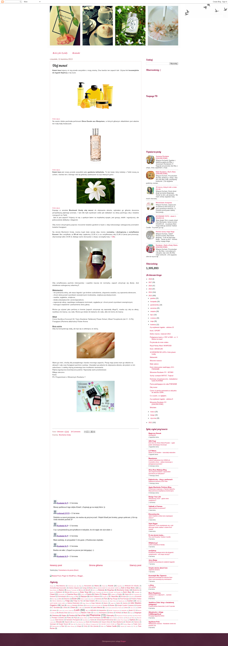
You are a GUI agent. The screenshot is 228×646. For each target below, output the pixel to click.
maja (152, 321)
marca (152, 412)
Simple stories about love (158, 568)
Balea (91, 588)
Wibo (102, 626)
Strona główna (96, 565)
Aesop (51, 586)
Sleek (87, 622)
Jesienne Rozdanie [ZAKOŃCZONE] (162, 157)
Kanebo (74, 605)
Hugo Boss (86, 603)
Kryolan (138, 605)
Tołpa (118, 624)
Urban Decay (70, 626)
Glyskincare (121, 601)
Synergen (53, 624)
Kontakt (76, 52)
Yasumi (122, 626)
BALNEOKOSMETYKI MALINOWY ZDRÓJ (107, 588)
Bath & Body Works (128, 588)
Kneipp (105, 605)
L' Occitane (56, 607)
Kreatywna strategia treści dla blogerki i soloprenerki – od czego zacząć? (161, 553)
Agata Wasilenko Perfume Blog (160, 487)
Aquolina (119, 586)
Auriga (84, 588)
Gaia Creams (90, 601)
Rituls (133, 617)
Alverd (103, 586)
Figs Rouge (113, 598)
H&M (138, 601)
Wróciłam (153, 407)
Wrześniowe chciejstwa (164, 203)
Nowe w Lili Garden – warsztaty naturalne (162, 452)
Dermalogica (62, 596)
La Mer (80, 607)
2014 (150, 292)
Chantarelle (61, 594)
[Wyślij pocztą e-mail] (85, 432)
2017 (150, 282)
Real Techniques (95, 617)
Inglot (112, 603)
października (154, 305)
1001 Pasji (152, 441)
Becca (81, 590)
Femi (105, 599)
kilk (113, 237)
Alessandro (87, 586)
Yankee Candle (111, 626)
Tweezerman (55, 626)
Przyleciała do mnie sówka (159, 342)
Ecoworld (138, 596)
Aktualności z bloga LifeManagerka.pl (156, 613)
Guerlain (130, 601)
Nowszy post (56, 565)
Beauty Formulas (71, 590)
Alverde (110, 586)
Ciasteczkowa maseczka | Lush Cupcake (162, 606)
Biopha (52, 592)
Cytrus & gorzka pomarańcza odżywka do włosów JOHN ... (163, 391)
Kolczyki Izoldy (60, 52)
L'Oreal (65, 607)
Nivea (111, 612)
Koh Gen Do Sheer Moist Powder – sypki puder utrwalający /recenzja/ (162, 444)
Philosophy (110, 615)
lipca (152, 315)
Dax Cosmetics (135, 594)
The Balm (78, 624)
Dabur (127, 594)
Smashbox (95, 622)
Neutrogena (103, 612)
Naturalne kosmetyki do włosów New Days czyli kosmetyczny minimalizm (160, 578)
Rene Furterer (113, 617)
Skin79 (74, 622)
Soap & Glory (106, 622)
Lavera (107, 607)
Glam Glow (113, 601)
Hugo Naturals (96, 603)
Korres (112, 605)
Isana (118, 603)
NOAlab (118, 612)
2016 (150, 286)
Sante (92, 620)
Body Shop (84, 592)
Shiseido (59, 622)
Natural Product (74, 612)
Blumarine (75, 592)
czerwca (153, 318)
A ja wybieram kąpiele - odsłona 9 (161, 399)
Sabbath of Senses (155, 506)
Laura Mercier (97, 607)
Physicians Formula (122, 615)
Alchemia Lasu (72, 586)
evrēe (91, 598)
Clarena (89, 594)
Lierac (126, 607)
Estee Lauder (84, 598)
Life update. (152, 587)
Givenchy (104, 601)
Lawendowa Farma (116, 607)
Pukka (69, 617)
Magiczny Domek (155, 433)
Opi (131, 612)
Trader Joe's (137, 624)
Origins (64, 615)
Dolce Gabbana (95, 596)
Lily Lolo (133, 607)
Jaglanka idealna (154, 570)
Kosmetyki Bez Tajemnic (158, 576)
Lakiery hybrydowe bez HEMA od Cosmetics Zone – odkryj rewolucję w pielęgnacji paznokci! (161, 462)
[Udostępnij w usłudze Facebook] (92, 432)
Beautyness (153, 458)
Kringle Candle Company (125, 605)
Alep (80, 586)
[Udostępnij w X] (89, 432)
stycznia (153, 418)
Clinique (104, 594)
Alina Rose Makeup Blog (158, 470)
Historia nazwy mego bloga (165, 232)
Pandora (72, 615)
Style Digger (153, 524)
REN (105, 618)
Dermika (71, 596)
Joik (62, 605)
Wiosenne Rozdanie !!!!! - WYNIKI (161, 372)
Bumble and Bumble (115, 592)
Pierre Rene (138, 615)
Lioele (139, 607)
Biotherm (59, 592)
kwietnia (153, 324)
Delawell (53, 596)
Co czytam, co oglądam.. (158, 396)
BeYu (94, 590)
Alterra (96, 586)
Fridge (67, 601)
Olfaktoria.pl (153, 543)
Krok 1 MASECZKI (156, 349)
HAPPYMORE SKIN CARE (57, 603)
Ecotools (130, 596)
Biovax (67, 592)
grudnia (153, 298)
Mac (87, 610)
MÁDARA (93, 610)
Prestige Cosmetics (58, 617)
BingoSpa (110, 590)
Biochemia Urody (65, 435)
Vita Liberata (94, 626)
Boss (105, 592)
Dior (77, 596)
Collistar (113, 594)
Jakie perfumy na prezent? (157, 508)
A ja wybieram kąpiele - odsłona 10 (162, 327)
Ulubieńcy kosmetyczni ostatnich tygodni (162, 562)
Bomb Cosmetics (96, 592)
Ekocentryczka (154, 514)
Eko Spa (54, 598)
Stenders (128, 622)
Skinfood (81, 622)
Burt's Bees (127, 592)
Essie (74, 599)
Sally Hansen (59, 620)
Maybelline (102, 610)
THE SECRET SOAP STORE (106, 624)
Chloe (82, 594)
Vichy (85, 626)
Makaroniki (153, 357)
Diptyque (84, 596)
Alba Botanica (60, 586)
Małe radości (154, 364)
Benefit (88, 590)
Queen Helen (83, 617)
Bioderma (136, 590)
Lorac (60, 610)
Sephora (132, 620)
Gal (99, 601)
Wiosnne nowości (156, 361)
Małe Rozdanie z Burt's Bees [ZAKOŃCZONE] (166, 173)
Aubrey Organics (74, 588)
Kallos (68, 605)
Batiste (61, 590)
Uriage (79, 626)
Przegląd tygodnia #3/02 (156, 616)
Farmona (98, 598)
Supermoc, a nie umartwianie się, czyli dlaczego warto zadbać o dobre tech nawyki (161, 527)
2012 (150, 422)
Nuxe (125, 613)
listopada (153, 301)
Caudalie (136, 592)
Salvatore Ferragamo (73, 620)
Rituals (127, 617)
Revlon (121, 617)
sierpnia (153, 311)
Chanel (52, 594)
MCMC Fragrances (114, 610)
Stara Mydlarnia (118, 622)
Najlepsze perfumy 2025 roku (158, 481)
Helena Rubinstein (73, 603)
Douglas (104, 596)
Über (62, 626)
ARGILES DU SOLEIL (132, 586)
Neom (95, 612)
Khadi (87, 605)
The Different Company (89, 624)
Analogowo (152, 435)
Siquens (67, 622)
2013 (150, 295)
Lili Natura (152, 451)
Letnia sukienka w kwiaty (157, 545)
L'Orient (72, 607)
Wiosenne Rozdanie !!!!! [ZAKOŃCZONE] (158, 403)
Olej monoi (153, 387)
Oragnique (137, 613)
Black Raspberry (155, 593)
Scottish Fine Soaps (121, 620)
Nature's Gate (86, 613)
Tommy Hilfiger (127, 624)
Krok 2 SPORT (155, 331)
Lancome (87, 607)
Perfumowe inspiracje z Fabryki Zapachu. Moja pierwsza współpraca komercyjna (162, 490)
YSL (134, 626)
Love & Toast (68, 610)
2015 (150, 289)
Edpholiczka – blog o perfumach (161, 479)
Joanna (125, 603)
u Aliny (151, 585)
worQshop (152, 551)
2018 (150, 279)
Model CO (132, 610)
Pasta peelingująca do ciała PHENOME (163, 384)
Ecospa (123, 596)
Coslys (119, 594)
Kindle (99, 605)
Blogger (123, 641)
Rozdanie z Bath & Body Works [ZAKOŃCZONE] (167, 246)
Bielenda (101, 590)
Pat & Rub (82, 615)
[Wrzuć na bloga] (87, 432)
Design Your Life (155, 497)
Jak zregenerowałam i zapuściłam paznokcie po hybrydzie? (160, 472)
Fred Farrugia (124, 598)
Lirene (54, 610)
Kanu (81, 605)
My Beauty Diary (62, 612)
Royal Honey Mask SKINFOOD (160, 346)
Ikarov (106, 603)
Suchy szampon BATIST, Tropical (161, 376)
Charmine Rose (72, 594)
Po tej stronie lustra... (156, 535)
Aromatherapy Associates (58, 588)
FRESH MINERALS (57, 601)
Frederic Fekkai (136, 598)
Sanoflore (85, 620)
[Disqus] (95, 467)
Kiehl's (93, 605)
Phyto (131, 615)
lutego (152, 415)
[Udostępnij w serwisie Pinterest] (94, 432)
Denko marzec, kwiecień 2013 (160, 334)
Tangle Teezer (63, 624)
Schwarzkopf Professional (105, 620)
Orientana (55, 615)
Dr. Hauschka (113, 596)
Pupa (75, 617)
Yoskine (129, 626)
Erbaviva (67, 598)
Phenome (95, 615)
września (153, 308)
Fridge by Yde (78, 601)
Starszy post (135, 565)
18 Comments (76, 432)
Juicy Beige (153, 560)
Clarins (96, 594)
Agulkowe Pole (154, 622)
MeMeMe (123, 610)
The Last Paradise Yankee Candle (160, 537)
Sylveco (136, 622)
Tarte (72, 624)
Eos (60, 598)
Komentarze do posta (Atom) (68, 570)
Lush (77, 610)
